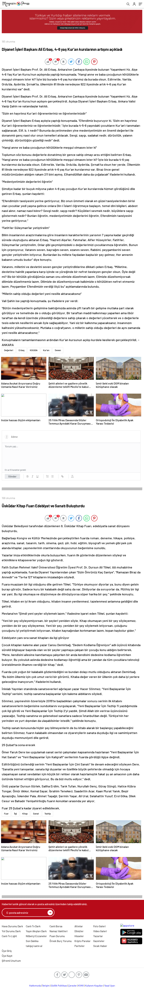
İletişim (46, 985)
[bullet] (52, 476)
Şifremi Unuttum (11, 960)
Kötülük (34, 350)
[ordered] (47, 476)
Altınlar (78, 926)
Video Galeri (100, 931)
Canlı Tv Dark (33, 926)
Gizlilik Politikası (59, 985)
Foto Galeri (99, 926)
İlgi (15, 813)
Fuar (6, 813)
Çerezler (72, 985)
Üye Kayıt (7, 955)
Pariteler (79, 945)
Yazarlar (98, 936)
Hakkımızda (35, 985)
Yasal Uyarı (109, 985)
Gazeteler (98, 941)
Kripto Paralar (82, 941)
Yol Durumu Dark (11, 931)
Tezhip (47, 813)
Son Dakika (32, 941)
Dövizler (79, 931)
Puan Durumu (57, 936)
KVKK (81, 985)
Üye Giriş (7, 950)
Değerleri (8, 350)
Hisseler (79, 936)
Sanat (36, 813)
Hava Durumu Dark (12, 926)
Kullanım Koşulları (94, 985)
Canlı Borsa (56, 926)
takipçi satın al (34, 945)
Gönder (12, 476)
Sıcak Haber (100, 945)
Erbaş (21, 350)
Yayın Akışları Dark (36, 931)
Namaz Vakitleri (58, 931)
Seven (58, 350)
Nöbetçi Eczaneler (36, 936)
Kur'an (46, 350)
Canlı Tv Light (9, 936)
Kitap (25, 813)
